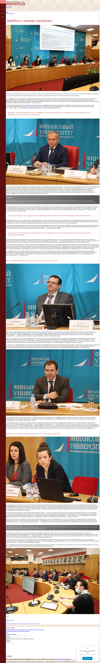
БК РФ (68, 225)
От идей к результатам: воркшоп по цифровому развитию (15, 631)
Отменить (9, 656)
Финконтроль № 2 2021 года (8, 13)
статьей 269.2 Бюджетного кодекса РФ (32, 106)
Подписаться (87, 658)
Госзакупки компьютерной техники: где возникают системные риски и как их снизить (22, 629)
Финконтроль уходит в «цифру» (9, 634)
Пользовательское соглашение (63, 659)
